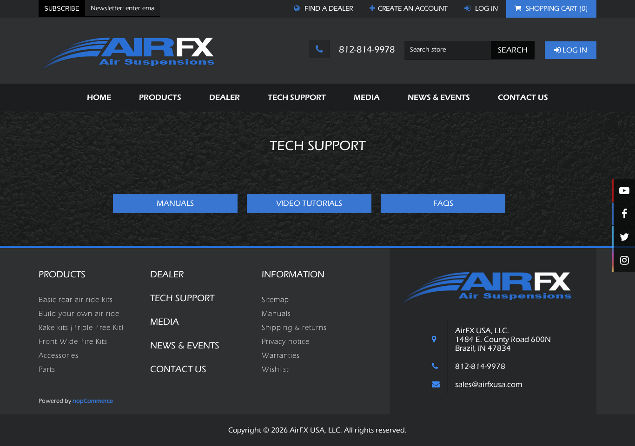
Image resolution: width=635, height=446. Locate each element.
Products (62, 274)
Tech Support (182, 298)
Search (513, 50)
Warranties (281, 355)
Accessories (59, 355)
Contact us (178, 369)
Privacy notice (286, 341)
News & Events (184, 345)
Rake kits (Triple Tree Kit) (81, 327)
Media (164, 321)
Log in (485, 9)
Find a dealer (328, 9)
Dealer (167, 274)
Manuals (175, 203)
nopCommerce (93, 400)
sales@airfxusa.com (489, 384)
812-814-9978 (366, 49)
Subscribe (61, 8)
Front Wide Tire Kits (73, 341)
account (413, 9)
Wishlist (275, 369)
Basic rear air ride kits (76, 299)
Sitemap (275, 299)
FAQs (443, 203)
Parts (47, 369)
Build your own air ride (79, 313)
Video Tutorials (309, 203)
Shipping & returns (294, 327)
